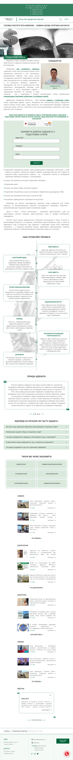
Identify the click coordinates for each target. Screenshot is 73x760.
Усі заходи (36, 681)
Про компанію (27, 26)
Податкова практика (19, 731)
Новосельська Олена (55, 86)
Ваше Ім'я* (19, 138)
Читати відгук (46, 710)
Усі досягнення (36, 588)
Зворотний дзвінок (62, 741)
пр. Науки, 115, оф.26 (9, 751)
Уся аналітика (36, 635)
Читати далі (51, 508)
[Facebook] (33, 753)
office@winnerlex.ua (39, 739)
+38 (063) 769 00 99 (37, 14)
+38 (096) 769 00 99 (37, 10)
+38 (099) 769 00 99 (37, 12)
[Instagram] (35, 753)
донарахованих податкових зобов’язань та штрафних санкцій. (26, 96)
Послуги (16, 26)
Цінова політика (52, 26)
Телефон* (19, 146)
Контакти (64, 26)
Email (18, 154)
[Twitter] (38, 753)
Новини (39, 26)
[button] (61, 19)
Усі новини (36, 538)
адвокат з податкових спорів (57, 100)
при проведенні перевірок (26, 69)
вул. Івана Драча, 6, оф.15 (11, 742)
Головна (8, 26)
